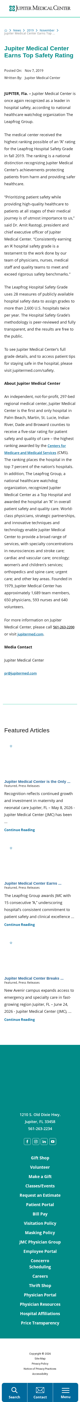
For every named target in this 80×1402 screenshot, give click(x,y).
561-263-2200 (63, 627)
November (47, 30)
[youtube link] (52, 1141)
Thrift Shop (40, 1285)
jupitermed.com (30, 634)
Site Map (40, 1358)
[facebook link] (27, 1141)
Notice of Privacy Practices (40, 1368)
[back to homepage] (5, 30)
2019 (30, 30)
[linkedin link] (44, 1141)
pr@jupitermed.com (20, 673)
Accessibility (40, 1373)
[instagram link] (35, 1141)
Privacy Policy (40, 1363)
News (17, 30)
